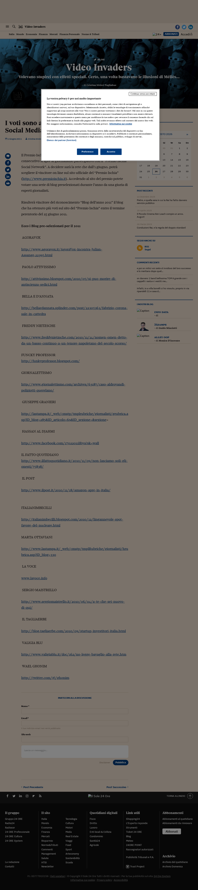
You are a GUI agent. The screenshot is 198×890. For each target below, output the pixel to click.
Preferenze (88, 151)
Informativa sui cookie (120, 124)
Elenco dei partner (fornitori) (61, 140)
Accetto (111, 151)
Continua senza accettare (143, 94)
